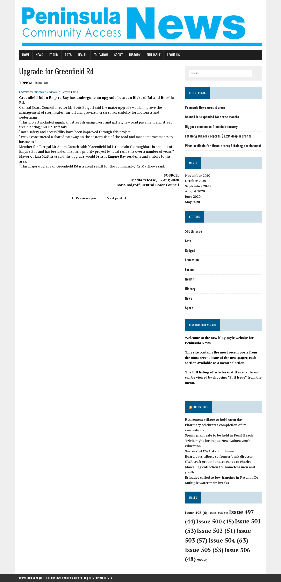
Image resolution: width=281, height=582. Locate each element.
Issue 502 (216, 531)
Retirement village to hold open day (214, 419)
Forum (53, 54)
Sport (118, 54)
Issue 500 (215, 521)
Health (82, 54)
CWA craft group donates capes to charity (218, 461)
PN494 (202, 560)
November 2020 (197, 175)
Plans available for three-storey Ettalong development (223, 145)
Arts (68, 54)
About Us (173, 54)
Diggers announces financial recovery (211, 126)
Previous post (87, 198)
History (134, 54)
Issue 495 (196, 512)
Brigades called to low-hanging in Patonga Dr (221, 477)
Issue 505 (204, 550)
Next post (114, 198)
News (39, 54)
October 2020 (195, 180)
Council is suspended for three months (212, 116)
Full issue (153, 54)
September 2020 (197, 186)
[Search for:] (220, 73)
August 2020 (195, 191)
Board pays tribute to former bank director (219, 456)
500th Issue (193, 231)
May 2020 (192, 202)
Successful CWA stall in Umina (209, 451)
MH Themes (105, 578)
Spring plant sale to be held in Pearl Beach (219, 435)
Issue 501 (41, 83)
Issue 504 (228, 540)
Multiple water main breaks (207, 482)
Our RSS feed (200, 407)
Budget (190, 250)
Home (25, 54)
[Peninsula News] (140, 25)
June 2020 (192, 196)
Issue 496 (218, 513)
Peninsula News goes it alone (205, 107)
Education (101, 54)
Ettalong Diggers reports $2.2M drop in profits (218, 136)
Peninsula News (46, 92)
